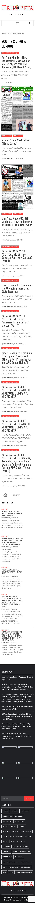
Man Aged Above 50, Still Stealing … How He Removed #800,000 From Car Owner (17, 221)
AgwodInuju (14, 811)
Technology (19, 857)
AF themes (27, 900)
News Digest (21, 841)
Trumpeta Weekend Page (10, 867)
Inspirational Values (16, 836)
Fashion (13, 826)
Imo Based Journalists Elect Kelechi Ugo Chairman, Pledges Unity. (11, 572)
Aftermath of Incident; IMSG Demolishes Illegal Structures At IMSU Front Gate (11, 513)
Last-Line (28, 836)
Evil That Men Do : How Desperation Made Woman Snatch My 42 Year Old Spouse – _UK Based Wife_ (16, 62)
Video (4, 872)
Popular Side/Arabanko (20, 847)
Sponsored (6, 852)
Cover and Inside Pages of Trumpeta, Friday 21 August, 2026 (17, 678)
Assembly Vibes (7, 816)
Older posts (16, 495)
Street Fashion (7, 857)
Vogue (11, 872)
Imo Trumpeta (8, 158)
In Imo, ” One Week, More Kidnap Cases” (15, 141)
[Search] (29, 23)
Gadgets (15, 831)
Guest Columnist (26, 831)
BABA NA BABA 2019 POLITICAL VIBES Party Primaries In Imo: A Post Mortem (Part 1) (14, 321)
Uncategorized (25, 867)
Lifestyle (5, 841)
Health (5, 836)
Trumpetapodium (26, 862)
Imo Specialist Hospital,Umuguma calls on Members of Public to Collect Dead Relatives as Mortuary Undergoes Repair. (12, 541)
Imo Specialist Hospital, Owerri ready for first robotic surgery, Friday (17, 708)
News (12, 841)
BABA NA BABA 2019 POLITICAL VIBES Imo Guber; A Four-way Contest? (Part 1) (17, 256)
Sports (15, 852)
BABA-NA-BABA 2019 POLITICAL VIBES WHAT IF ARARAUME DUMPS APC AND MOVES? (15, 392)
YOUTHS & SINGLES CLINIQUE (10, 53)
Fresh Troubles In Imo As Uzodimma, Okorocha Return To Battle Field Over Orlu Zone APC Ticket (16, 736)
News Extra (4, 509)
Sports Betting (25, 852)
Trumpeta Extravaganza (10, 862)
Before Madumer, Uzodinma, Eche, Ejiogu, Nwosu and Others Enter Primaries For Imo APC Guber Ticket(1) (16, 358)
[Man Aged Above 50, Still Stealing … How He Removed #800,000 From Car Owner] (17, 187)
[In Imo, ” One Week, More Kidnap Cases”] (17, 108)
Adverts (5, 811)
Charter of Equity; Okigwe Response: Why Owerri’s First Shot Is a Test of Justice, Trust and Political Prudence (16, 726)
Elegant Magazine (15, 900)
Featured (22, 826)
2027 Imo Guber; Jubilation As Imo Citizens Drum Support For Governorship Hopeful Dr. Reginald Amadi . (16, 716)
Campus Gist (19, 816)
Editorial (6, 826)
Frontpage (6, 831)
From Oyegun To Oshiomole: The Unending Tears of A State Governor (16, 288)
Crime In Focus (6, 135)
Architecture (25, 811)
